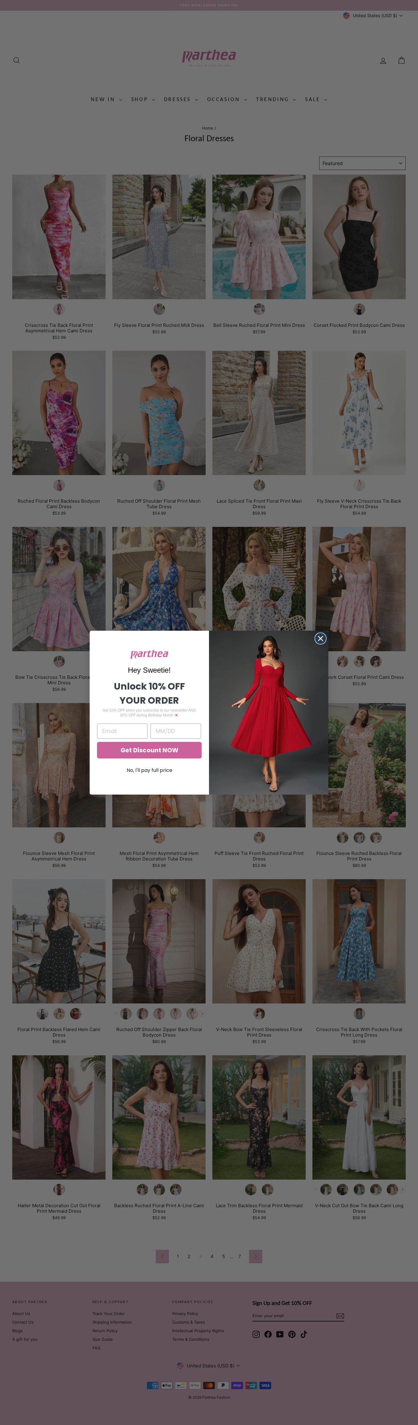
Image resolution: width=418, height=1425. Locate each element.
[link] (149, 654)
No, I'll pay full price (149, 770)
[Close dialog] (320, 638)
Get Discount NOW (149, 750)
